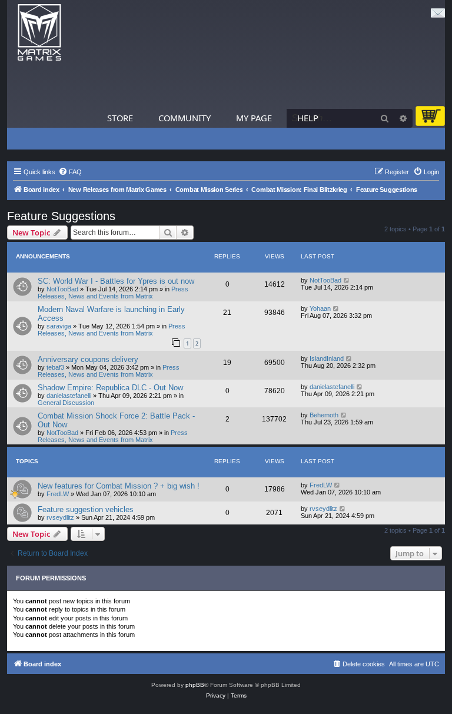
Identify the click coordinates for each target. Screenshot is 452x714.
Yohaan (320, 308)
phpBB (194, 685)
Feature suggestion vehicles (86, 509)
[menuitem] (70, 172)
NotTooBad (62, 289)
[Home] (39, 32)
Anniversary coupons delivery (88, 359)
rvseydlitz (60, 517)
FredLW (57, 493)
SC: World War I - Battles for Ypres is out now (116, 281)
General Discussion (66, 402)
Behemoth (324, 415)
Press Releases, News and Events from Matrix (113, 292)
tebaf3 (55, 367)
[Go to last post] (347, 280)
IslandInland (327, 358)
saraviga (58, 326)
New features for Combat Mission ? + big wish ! (119, 485)
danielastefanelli (68, 395)
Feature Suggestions (61, 216)
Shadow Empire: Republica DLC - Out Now (110, 387)
